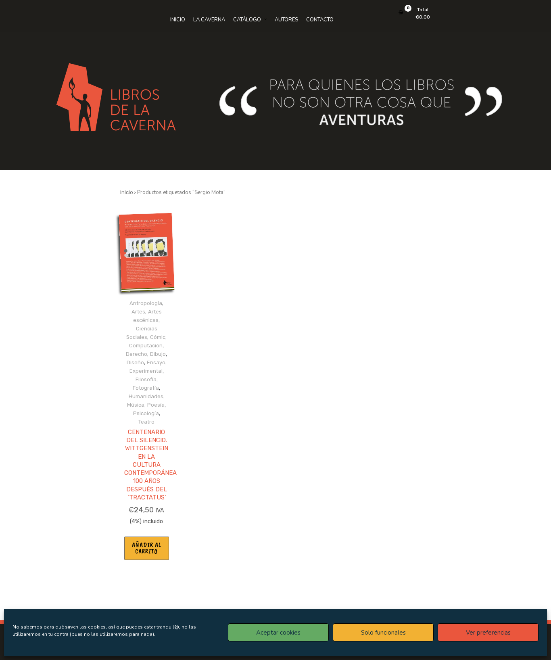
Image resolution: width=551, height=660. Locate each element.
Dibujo (158, 354)
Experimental (146, 371)
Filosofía (146, 379)
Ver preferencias (488, 633)
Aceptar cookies (278, 633)
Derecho (136, 354)
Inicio (126, 192)
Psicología (146, 413)
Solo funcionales (383, 633)
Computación (146, 346)
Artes (138, 312)
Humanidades (146, 396)
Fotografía (146, 388)
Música (135, 405)
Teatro (146, 422)
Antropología (145, 303)
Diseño (135, 362)
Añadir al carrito (146, 548)
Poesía (156, 405)
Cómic (157, 337)
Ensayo (156, 362)
